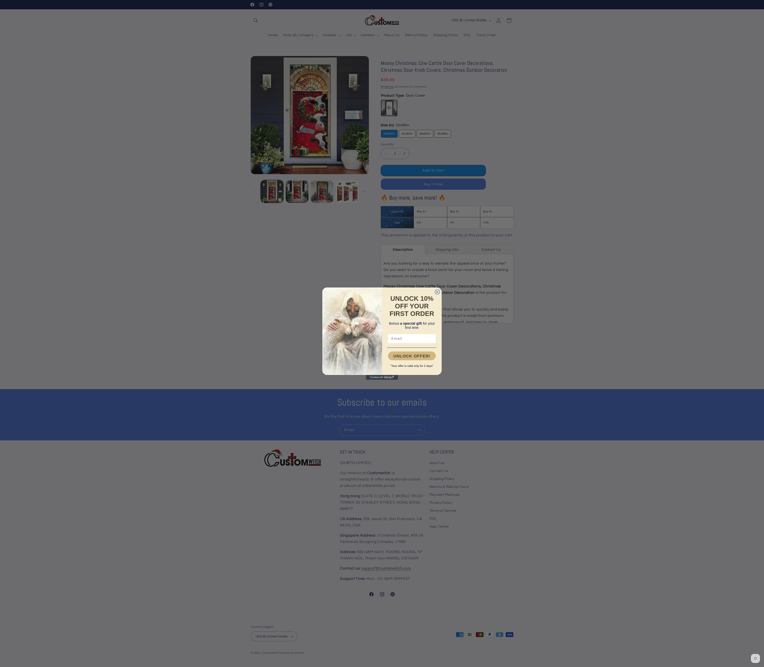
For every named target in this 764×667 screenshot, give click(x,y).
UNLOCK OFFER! (411, 356)
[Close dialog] (437, 291)
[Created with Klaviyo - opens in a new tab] (382, 377)
